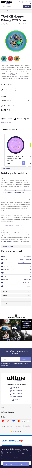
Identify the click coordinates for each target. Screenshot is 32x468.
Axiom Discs (27, 279)
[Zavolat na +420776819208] (19, 2)
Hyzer (13, 74)
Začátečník (28, 259)
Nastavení (16, 457)
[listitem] (15, 150)
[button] (2, 150)
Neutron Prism (27, 283)
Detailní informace (22, 78)
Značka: (6, 123)
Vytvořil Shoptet (17, 431)
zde (23, 453)
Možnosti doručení (9, 106)
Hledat (27, 6)
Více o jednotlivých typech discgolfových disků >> (17, 190)
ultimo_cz (17, 399)
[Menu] (29, 2)
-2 (30, 273)
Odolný (29, 286)
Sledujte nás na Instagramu (16, 317)
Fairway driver (15, 184)
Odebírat (25, 359)
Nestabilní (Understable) (24, 263)
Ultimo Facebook (17, 396)
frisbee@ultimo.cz (17, 388)
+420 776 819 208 (17, 391)
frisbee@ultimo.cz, (7, 241)
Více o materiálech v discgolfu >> (13, 225)
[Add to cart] (23, 163)
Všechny (22, 259)
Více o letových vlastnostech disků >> (14, 192)
